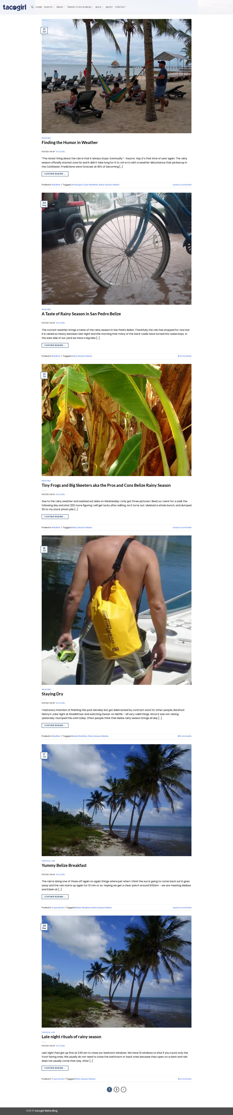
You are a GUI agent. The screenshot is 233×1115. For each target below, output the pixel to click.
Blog (98, 7)
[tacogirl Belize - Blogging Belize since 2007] (14, 7)
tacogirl (60, 151)
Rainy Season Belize (109, 184)
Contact (120, 7)
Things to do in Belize (79, 7)
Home (39, 7)
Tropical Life (48, 861)
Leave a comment (182, 184)
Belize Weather (79, 736)
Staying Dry (52, 693)
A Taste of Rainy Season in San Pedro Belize (81, 313)
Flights (48, 7)
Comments (184, 356)
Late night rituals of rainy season (71, 1036)
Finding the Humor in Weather (70, 142)
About (109, 7)
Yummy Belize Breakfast (64, 865)
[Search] (32, 7)
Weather (46, 138)
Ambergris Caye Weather (85, 184)
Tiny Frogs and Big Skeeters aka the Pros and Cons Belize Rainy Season (106, 485)
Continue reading (55, 173)
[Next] (123, 1089)
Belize (60, 7)
